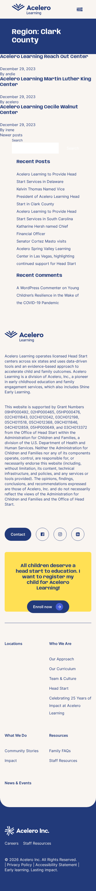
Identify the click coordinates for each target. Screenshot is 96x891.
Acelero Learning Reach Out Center (44, 56)
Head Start (59, 688)
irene (10, 129)
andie (10, 74)
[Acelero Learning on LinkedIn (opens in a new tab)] (77, 534)
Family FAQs (60, 750)
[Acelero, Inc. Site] (48, 831)
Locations (13, 643)
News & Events (18, 783)
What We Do (16, 735)
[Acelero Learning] (31, 9)
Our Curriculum (62, 668)
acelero (12, 101)
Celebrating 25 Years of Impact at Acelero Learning (70, 705)
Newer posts (11, 135)
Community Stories (21, 750)
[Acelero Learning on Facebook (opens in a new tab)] (42, 534)
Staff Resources (63, 760)
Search (17, 140)
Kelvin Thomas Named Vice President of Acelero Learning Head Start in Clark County (48, 196)
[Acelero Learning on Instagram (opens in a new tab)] (60, 534)
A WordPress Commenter (39, 287)
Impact (11, 760)
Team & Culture (62, 678)
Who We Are (60, 643)
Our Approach (61, 659)
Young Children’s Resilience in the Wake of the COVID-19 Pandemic (48, 295)
